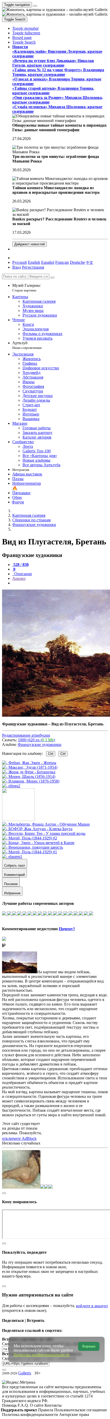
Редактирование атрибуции (26, 735)
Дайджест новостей (29, 244)
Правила (46, 1410)
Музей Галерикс (26, 287)
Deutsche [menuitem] (77, 262)
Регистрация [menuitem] (33, 267)
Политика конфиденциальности (30, 1414)
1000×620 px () (36, 740)
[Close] (52, 277)
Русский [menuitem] (19, 262)
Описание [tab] (22, 574)
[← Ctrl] (11, 786)
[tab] (20, 564)
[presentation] (60, 583)
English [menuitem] (34, 262)
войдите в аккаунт (92, 1306)
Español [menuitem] (47, 262)
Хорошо (88, 1346)
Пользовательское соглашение (80, 1410)
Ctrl (50, 754)
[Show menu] (35, 6)
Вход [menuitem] (16, 267)
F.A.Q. (24, 1405)
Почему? (67, 929)
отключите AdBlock (19, 1138)
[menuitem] (89, 262)
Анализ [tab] (18, 578)
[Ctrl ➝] (46, 824)
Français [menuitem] (62, 262)
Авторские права (74, 1414)
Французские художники (39, 744)
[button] (25, 28)
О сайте (37, 1405)
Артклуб (27, 345)
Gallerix (24, 1373)
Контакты (53, 1405)
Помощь (10, 1405)
